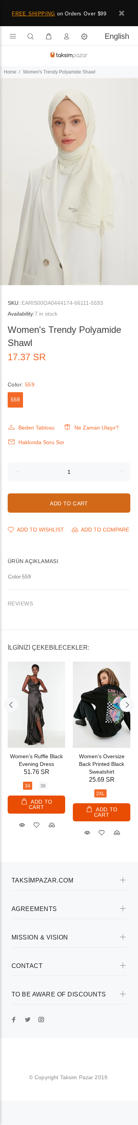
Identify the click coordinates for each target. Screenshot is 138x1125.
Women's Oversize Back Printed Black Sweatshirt (102, 764)
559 (15, 399)
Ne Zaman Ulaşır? (96, 428)
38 (43, 786)
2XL (100, 793)
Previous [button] (7, 181)
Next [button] (130, 181)
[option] (69, 182)
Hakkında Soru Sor (41, 442)
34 (27, 786)
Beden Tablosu (36, 428)
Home (10, 72)
